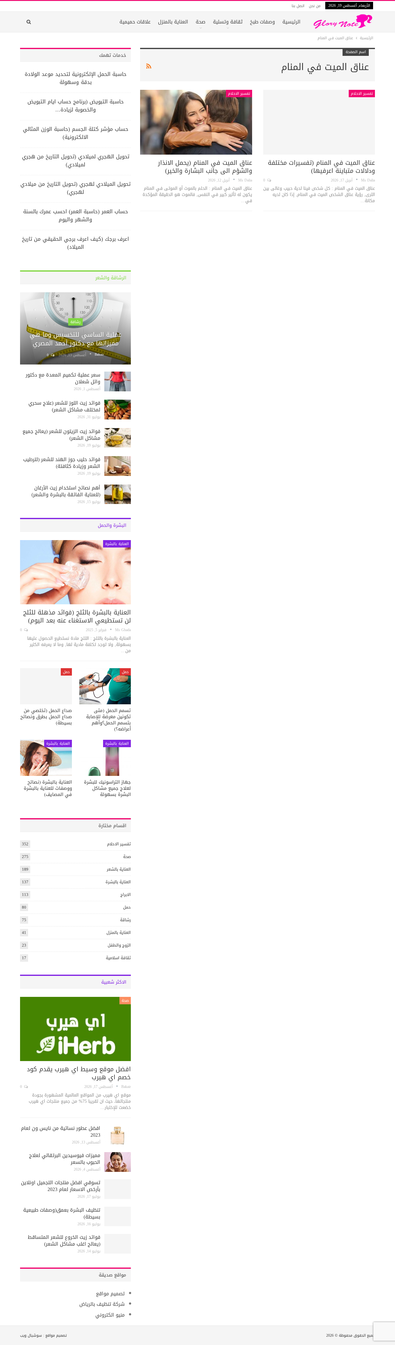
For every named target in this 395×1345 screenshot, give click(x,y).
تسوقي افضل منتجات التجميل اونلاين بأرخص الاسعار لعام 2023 (60, 1186)
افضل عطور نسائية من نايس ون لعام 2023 (60, 1131)
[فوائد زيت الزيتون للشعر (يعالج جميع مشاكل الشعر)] (117, 438)
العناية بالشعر (119, 869)
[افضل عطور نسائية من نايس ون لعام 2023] (117, 1135)
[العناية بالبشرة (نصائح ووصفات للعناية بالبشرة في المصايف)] (46, 758)
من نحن (315, 5)
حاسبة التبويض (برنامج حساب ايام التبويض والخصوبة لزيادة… (75, 106)
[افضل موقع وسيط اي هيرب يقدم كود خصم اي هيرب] (75, 1029)
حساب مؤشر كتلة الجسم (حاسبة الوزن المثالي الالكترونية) (75, 133)
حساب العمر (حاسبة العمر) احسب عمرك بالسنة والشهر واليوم (75, 215)
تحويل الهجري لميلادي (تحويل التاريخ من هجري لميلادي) (75, 160)
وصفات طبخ (262, 22)
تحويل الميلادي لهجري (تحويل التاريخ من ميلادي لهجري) (75, 188)
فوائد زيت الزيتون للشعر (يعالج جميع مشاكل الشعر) (61, 435)
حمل (125, 671)
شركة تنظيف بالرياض (102, 1304)
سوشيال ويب (31, 1335)
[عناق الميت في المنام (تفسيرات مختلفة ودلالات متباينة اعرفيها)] (319, 122)
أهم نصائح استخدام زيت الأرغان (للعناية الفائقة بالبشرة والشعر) (65, 491)
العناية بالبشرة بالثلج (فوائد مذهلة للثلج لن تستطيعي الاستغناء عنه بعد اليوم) (77, 616)
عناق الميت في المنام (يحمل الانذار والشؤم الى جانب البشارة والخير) (205, 167)
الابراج (125, 894)
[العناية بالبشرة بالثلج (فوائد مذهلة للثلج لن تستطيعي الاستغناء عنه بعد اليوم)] (75, 572)
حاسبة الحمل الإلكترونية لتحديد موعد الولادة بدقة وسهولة (76, 78)
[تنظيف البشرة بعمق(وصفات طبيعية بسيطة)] (117, 1216)
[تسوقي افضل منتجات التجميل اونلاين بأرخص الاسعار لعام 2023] (117, 1189)
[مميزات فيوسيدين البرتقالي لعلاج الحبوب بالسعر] (117, 1162)
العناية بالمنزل (173, 22)
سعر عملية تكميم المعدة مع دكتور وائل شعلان (63, 378)
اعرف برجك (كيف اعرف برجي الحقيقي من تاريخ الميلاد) (75, 243)
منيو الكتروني (110, 1315)
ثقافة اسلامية (118, 958)
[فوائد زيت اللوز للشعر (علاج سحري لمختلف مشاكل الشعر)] (117, 409)
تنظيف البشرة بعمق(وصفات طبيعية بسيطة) (61, 1213)
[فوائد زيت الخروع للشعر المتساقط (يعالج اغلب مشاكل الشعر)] (117, 1244)
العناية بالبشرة (117, 543)
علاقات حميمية (135, 22)
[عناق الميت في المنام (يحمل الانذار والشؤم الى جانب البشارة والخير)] (196, 122)
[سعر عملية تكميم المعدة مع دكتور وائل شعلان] (117, 381)
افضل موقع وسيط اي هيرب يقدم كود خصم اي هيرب (79, 1073)
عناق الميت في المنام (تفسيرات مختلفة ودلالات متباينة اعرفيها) (321, 167)
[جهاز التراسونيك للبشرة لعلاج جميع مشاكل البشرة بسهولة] (105, 758)
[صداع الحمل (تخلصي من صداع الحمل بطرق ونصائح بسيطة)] (46, 686)
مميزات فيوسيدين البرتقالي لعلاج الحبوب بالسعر (64, 1159)
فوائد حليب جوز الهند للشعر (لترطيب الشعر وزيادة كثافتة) (61, 463)
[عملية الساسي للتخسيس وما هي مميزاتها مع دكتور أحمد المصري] (75, 328)
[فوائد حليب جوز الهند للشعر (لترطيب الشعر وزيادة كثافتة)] (117, 466)
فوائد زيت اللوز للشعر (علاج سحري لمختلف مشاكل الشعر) (64, 406)
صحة (201, 22)
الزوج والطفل (119, 945)
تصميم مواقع (110, 1293)
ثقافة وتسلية (228, 22)
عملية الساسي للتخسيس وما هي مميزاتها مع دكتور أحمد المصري (75, 339)
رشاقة (75, 322)
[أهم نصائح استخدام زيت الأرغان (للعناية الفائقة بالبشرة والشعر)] (117, 494)
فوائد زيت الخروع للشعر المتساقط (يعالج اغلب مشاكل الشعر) (64, 1240)
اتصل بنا (298, 5)
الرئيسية (291, 22)
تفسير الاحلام (362, 93)
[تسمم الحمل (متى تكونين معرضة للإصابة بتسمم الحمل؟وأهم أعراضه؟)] (105, 686)
